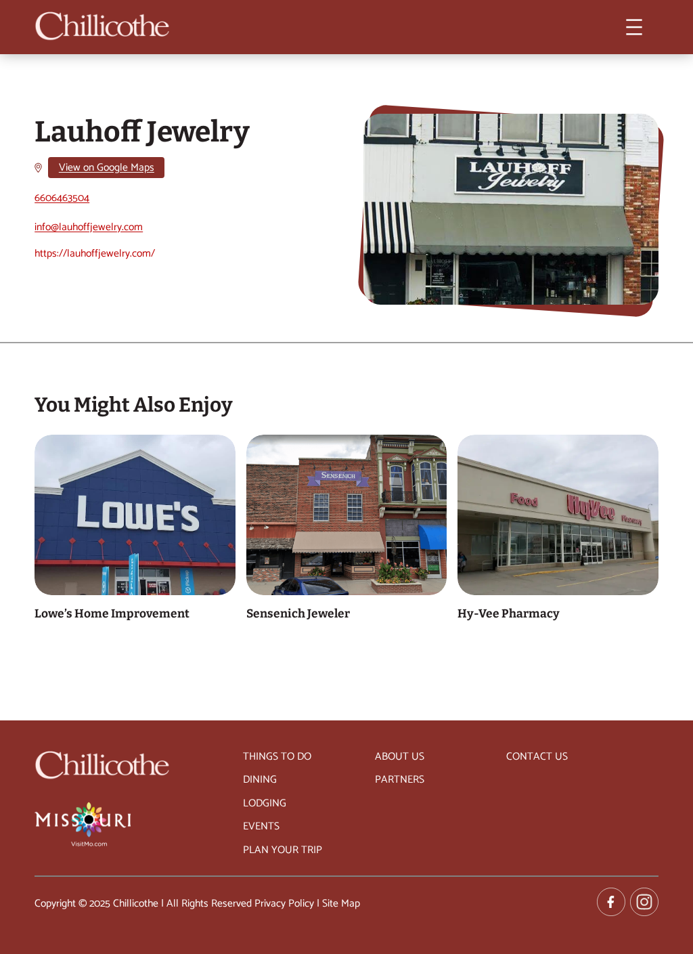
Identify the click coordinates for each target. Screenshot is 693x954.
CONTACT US (537, 756)
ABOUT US (399, 756)
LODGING (264, 803)
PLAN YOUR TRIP (282, 850)
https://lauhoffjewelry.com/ (95, 253)
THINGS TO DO (277, 756)
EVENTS (261, 826)
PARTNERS (399, 779)
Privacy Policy (284, 903)
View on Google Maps (106, 167)
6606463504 (62, 198)
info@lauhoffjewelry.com (89, 227)
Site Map (341, 903)
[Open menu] (634, 27)
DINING (260, 779)
